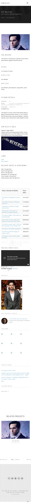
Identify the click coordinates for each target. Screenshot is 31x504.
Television (15, 268)
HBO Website (4, 161)
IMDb (2, 159)
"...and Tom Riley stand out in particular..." (18, 318)
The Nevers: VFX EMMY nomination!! (11, 228)
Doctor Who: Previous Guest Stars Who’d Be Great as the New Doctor (11, 220)
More (2, 381)
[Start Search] (8, 270)
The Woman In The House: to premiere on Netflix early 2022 (9, 211)
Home (3, 17)
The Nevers (11, 267)
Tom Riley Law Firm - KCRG (8, 370)
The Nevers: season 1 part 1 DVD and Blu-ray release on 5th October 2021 (11, 225)
